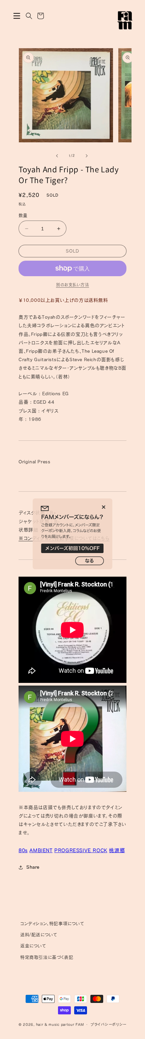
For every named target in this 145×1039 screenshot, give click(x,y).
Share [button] (32, 867)
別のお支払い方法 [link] (72, 285)
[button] (16, 15)
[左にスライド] (57, 155)
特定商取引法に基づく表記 (46, 957)
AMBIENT (40, 850)
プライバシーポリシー (108, 1024)
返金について (33, 946)
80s (23, 850)
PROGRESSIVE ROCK (80, 850)
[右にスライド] (86, 155)
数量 (23, 215)
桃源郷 (117, 850)
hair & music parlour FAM (60, 1024)
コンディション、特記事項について (52, 923)
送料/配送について (38, 934)
